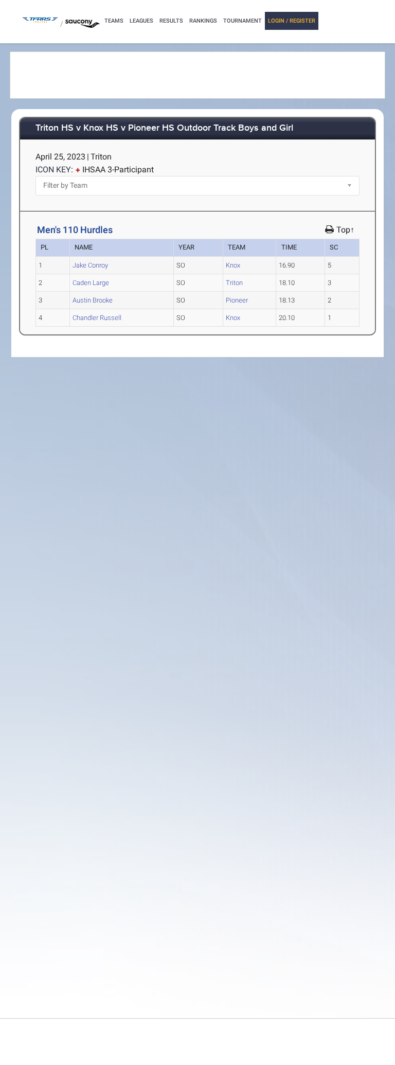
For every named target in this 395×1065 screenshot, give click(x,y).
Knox (233, 265)
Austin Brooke (93, 300)
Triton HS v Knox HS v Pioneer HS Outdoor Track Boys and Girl (164, 128)
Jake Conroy (90, 265)
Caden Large (91, 283)
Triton (234, 283)
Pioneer (237, 300)
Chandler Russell (97, 318)
